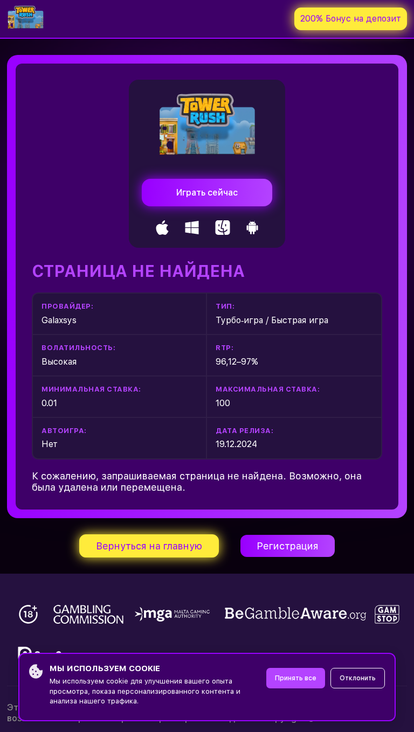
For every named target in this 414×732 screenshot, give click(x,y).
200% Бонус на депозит (350, 18)
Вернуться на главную (149, 546)
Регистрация (288, 546)
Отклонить (358, 678)
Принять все (295, 678)
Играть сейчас (207, 192)
